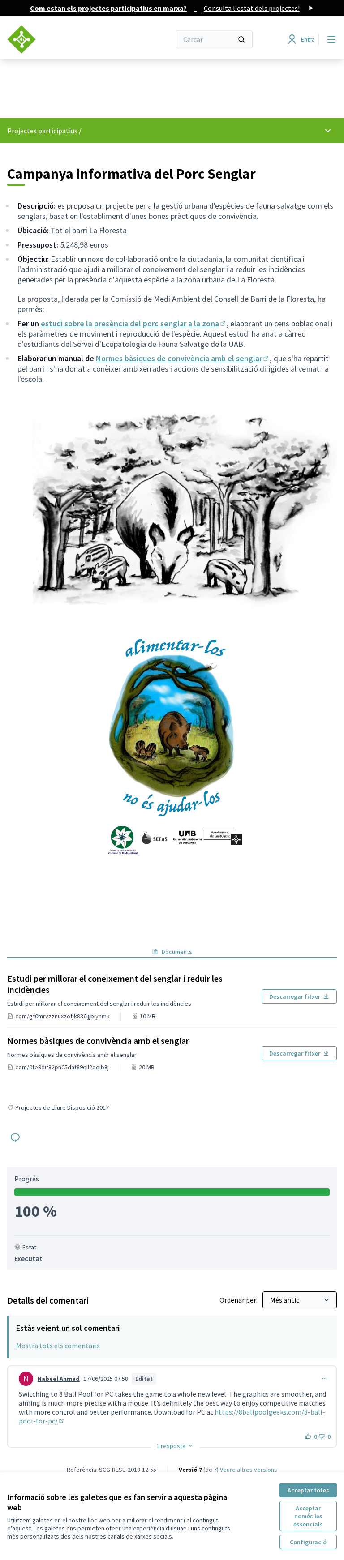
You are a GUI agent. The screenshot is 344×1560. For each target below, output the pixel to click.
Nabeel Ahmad (59, 1379)
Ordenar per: (239, 1299)
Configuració (308, 1542)
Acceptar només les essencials (308, 1516)
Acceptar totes (308, 1490)
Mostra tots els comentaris (58, 1345)
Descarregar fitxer (294, 996)
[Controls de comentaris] (324, 1378)
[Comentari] (15, 1137)
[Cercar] (241, 39)
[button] (174, 1446)
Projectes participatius (42, 130)
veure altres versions (248, 1470)
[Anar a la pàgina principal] (66, 39)
